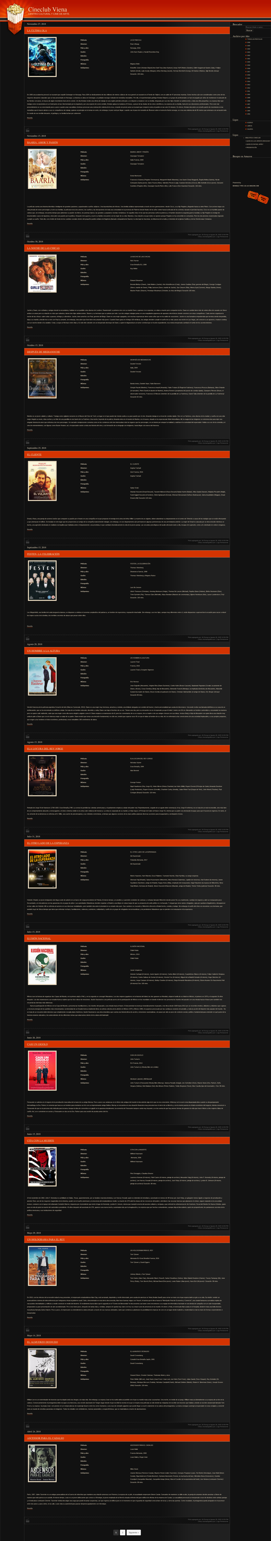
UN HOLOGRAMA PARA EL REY (46, 1239)
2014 (248, 81)
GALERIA (250, 129)
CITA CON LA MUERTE (40, 1140)
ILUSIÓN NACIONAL (39, 938)
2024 (248, 49)
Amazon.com (254, 186)
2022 (248, 55)
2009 (248, 97)
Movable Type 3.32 (239, 186)
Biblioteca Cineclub (252, 138)
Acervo (250, 122)
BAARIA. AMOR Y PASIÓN (42, 142)
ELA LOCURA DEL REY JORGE (45, 748)
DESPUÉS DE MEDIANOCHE (43, 351)
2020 (248, 62)
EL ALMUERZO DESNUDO (42, 1342)
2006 (248, 107)
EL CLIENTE (34, 454)
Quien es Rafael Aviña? (254, 144)
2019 (248, 65)
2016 (248, 75)
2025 (248, 45)
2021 (248, 58)
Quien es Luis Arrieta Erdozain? (258, 141)
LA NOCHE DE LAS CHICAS (43, 248)
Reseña (29, 118)
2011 (248, 91)
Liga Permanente (222, 131)
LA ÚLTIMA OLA (37, 30)
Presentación (251, 147)
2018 (248, 68)
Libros (249, 126)
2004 (248, 114)
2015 (248, 78)
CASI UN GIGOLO (37, 1044)
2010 (248, 94)
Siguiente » (134, 1532)
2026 (248, 42)
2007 (248, 104)
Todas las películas (254, 39)
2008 (248, 101)
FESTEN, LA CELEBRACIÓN (43, 554)
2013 (248, 84)
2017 (248, 71)
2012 (248, 88)
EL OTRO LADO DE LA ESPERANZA (48, 843)
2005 (248, 110)
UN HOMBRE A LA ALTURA (43, 650)
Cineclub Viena (47, 9)
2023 (248, 52)
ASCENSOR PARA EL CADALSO (45, 1438)
